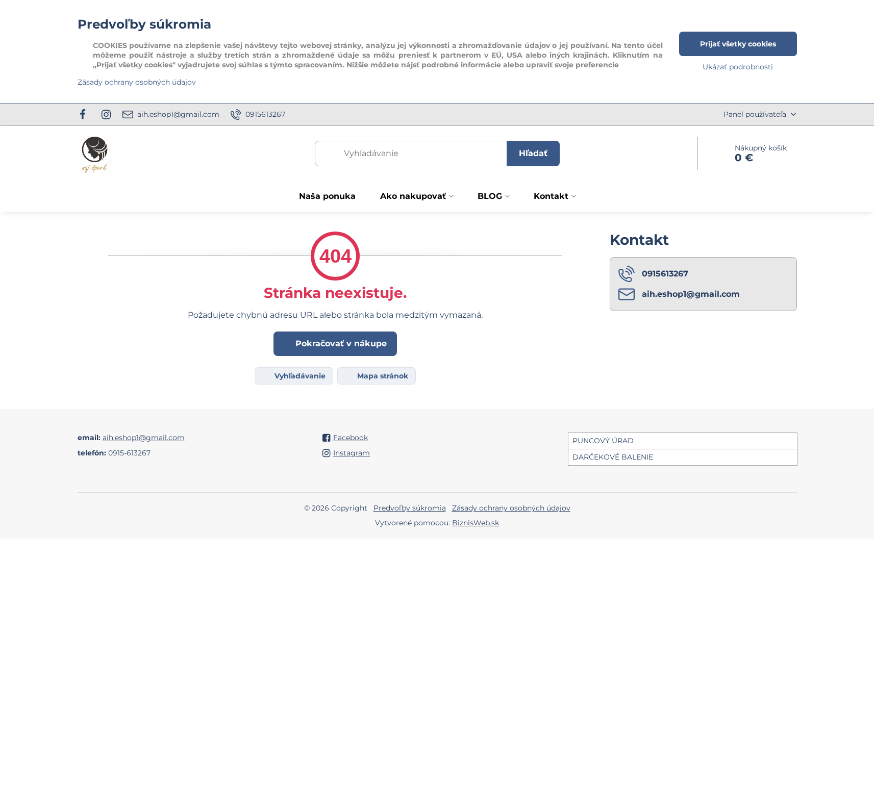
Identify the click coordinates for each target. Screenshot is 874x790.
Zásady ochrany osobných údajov (511, 508)
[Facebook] (86, 114)
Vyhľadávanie (299, 375)
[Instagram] (106, 114)
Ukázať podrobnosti (738, 66)
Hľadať (533, 153)
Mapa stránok (381, 375)
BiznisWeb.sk (475, 522)
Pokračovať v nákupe (340, 343)
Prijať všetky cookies (738, 43)
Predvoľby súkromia (409, 508)
